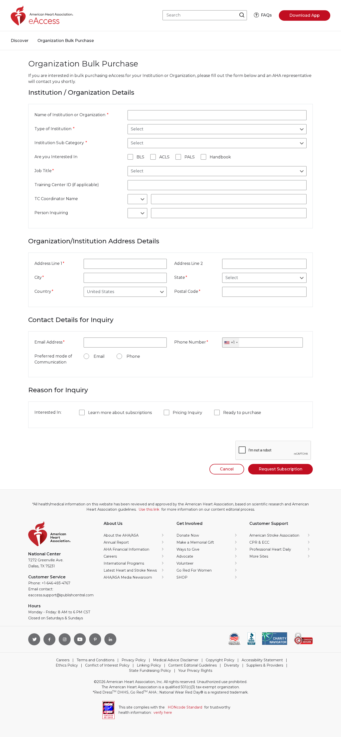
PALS (189, 157)
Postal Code (186, 291)
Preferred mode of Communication (53, 359)
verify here (163, 712)
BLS (140, 157)
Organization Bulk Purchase (65, 40)
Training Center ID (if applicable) (66, 184)
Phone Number (190, 342)
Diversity (231, 665)
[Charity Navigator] (274, 638)
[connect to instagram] (65, 639)
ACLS (164, 157)
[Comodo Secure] (303, 638)
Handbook (220, 157)
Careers (62, 660)
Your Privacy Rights (195, 670)
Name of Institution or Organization (70, 114)
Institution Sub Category (59, 142)
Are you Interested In (55, 156)
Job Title (43, 170)
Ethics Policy (67, 665)
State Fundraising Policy (150, 670)
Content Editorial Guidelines (192, 665)
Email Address (48, 342)
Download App (304, 15)
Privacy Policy (134, 660)
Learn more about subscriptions (120, 412)
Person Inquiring (51, 212)
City (38, 277)
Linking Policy (149, 665)
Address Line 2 (188, 263)
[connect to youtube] (80, 639)
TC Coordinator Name (56, 198)
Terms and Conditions (95, 660)
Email (99, 356)
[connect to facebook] (49, 639)
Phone (133, 356)
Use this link (149, 509)
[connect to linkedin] (110, 639)
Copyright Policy (220, 660)
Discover (19, 40)
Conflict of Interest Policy (107, 665)
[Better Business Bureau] (251, 638)
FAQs (266, 15)
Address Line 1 (48, 263)
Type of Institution (53, 128)
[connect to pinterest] (95, 639)
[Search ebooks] (242, 15)
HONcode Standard (185, 707)
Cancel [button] (227, 469)
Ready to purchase (242, 412)
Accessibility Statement (262, 660)
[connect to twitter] (34, 639)
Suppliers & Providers (264, 665)
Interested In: (47, 412)
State (179, 277)
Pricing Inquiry (187, 412)
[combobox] (230, 342)
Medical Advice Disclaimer (175, 660)
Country (42, 291)
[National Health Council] (234, 638)
